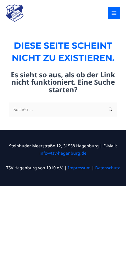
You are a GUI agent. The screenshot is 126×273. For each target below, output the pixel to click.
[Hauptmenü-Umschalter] (114, 13)
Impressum (79, 167)
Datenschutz (107, 167)
